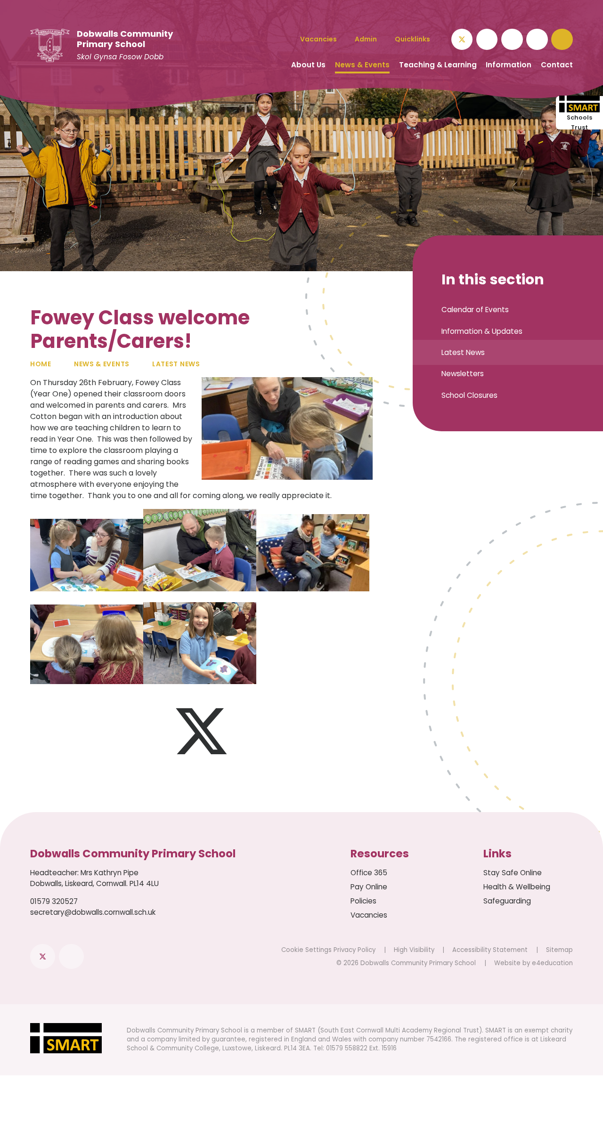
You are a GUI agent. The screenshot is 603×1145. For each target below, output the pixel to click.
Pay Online (368, 887)
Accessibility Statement (490, 949)
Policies (363, 901)
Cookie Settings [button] (306, 949)
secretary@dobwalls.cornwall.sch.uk (92, 912)
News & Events (102, 364)
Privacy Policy (354, 949)
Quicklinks (412, 39)
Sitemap (559, 949)
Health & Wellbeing (516, 887)
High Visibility (414, 949)
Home (40, 364)
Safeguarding (507, 901)
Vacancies (368, 915)
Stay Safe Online (512, 873)
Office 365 (368, 873)
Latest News (176, 364)
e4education (552, 963)
